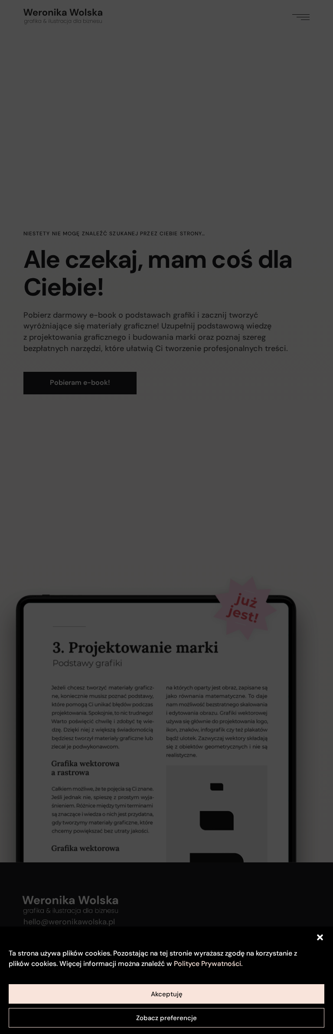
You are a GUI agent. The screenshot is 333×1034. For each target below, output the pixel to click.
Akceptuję (167, 994)
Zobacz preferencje (166, 1018)
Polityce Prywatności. (208, 963)
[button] (320, 937)
